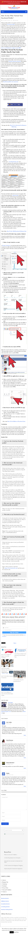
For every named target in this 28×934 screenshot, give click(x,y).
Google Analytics (6, 245)
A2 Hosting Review (5, 906)
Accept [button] (11, 932)
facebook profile (11, 24)
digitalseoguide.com (6, 711)
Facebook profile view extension (10, 81)
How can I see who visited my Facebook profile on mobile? (11, 504)
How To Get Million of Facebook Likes (16, 421)
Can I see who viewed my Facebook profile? (12, 442)
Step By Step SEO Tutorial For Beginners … (14, 868)
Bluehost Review (5, 898)
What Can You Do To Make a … (11, 854)
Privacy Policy (5, 887)
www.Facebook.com (13, 161)
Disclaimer (4, 886)
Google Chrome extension (15, 61)
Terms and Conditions (6, 889)
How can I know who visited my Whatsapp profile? (11, 586)
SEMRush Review (5, 901)
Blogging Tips (5, 882)
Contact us (4, 891)
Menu (3, 11)
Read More (16, 932)
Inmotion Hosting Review (7, 909)
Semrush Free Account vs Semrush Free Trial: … (13, 862)
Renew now (23, 1)
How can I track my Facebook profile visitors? (13, 538)
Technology (4, 884)
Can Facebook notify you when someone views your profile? (11, 575)
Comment (3, 794)
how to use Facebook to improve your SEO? (11, 48)
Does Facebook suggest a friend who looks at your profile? (13, 603)
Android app (15, 195)
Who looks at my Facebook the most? (14, 514)
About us (4, 880)
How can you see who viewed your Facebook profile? (12, 463)
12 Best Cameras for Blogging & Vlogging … (14, 865)
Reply (25, 735)
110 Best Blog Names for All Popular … (13, 857)
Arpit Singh (16, 20)
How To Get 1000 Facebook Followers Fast (16, 231)
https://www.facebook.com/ (11, 568)
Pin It (15, 643)
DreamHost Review (5, 903)
